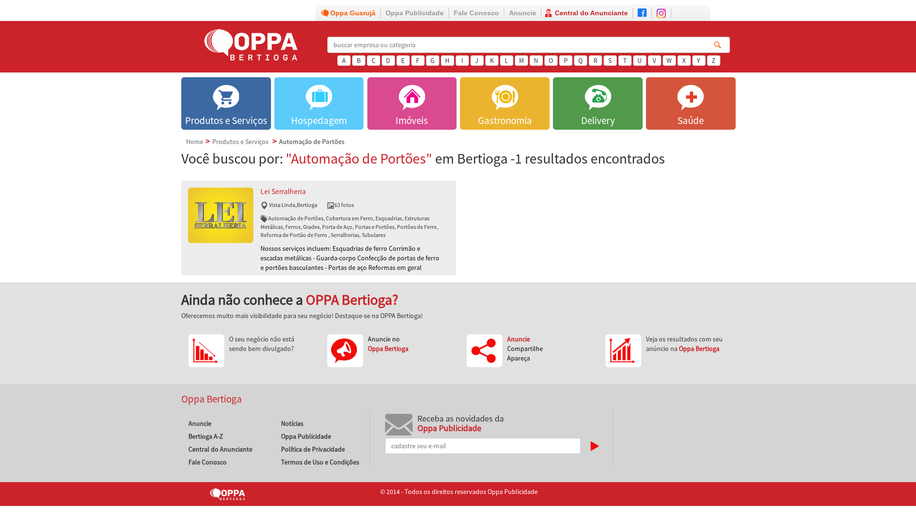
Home (194, 141)
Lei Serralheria (283, 191)
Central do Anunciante (591, 13)
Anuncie (522, 13)
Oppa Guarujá (352, 13)
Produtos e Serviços (240, 141)
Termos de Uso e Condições (320, 462)
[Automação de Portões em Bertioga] (220, 214)
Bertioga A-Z (205, 436)
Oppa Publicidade (414, 13)
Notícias (292, 423)
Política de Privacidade (313, 449)
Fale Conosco (476, 13)
